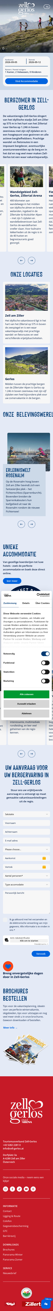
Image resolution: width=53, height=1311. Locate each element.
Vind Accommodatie (26, 81)
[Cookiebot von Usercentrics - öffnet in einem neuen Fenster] (37, 595)
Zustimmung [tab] (9, 603)
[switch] (45, 662)
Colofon (7, 1221)
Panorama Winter (13, 1254)
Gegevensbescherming (15, 1226)
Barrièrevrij (9, 1236)
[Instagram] (5, 1189)
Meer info (8, 1027)
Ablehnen (27, 713)
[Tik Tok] (19, 1189)
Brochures (9, 1249)
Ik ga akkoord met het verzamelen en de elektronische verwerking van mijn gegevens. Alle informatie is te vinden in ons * (30, 924)
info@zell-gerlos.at (13, 1148)
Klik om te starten (29, 940)
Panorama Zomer (13, 1259)
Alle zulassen (26, 694)
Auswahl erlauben (26, 704)
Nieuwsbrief (9, 1273)
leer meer (12, 581)
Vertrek (32, 60)
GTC (5, 1231)
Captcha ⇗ (41, 944)
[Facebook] (12, 1189)
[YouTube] (26, 1189)
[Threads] (33, 1189)
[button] (21, 260)
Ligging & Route (11, 1216)
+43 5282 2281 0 (12, 1145)
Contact (7, 1211)
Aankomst (9, 60)
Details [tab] (26, 603)
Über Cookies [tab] (42, 603)
